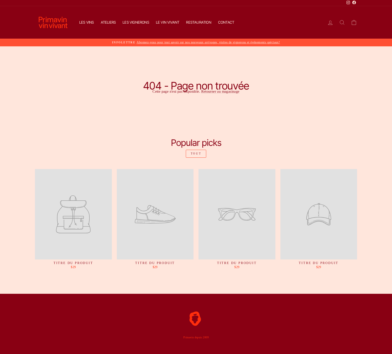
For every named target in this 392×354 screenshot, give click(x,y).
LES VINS (86, 22)
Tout (196, 153)
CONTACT (226, 22)
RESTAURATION (198, 22)
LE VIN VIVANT (167, 22)
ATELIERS (108, 22)
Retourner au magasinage (220, 91)
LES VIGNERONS (135, 22)
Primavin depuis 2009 (196, 337)
